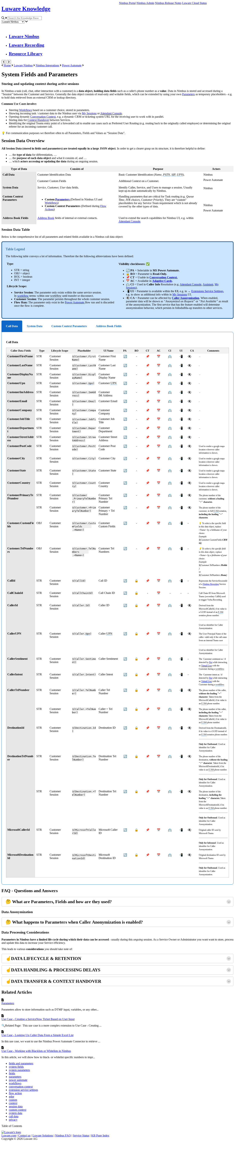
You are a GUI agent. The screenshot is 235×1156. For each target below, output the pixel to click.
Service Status (81, 1135)
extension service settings (23, 1089)
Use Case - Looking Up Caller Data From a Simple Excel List (37, 1035)
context (13, 1103)
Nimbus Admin (145, 3)
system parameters (19, 1070)
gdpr (11, 1096)
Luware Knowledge (25, 8)
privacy (13, 1119)
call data (13, 1116)
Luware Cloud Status (194, 3)
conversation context (21, 1086)
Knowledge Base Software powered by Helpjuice (117, 1147)
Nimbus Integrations (47, 65)
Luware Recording (26, 45)
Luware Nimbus (24, 36)
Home (7, 65)
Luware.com (8, 1135)
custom (13, 1099)
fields (12, 1073)
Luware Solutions (42, 1135)
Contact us (24, 1135)
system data (15, 1113)
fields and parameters (21, 1063)
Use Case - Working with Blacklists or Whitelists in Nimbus (36, 1050)
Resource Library (25, 53)
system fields (16, 1066)
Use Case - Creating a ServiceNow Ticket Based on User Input (38, 1019)
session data (16, 1106)
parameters (15, 1076)
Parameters (188, 94)
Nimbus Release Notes (168, 3)
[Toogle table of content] (9, 62)
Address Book (45, 218)
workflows (15, 1083)
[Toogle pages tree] (3, 62)
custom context (17, 1109)
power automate (18, 1080)
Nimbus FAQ (63, 1135)
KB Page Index (100, 1135)
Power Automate (72, 65)
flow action (15, 1093)
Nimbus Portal (127, 3)
